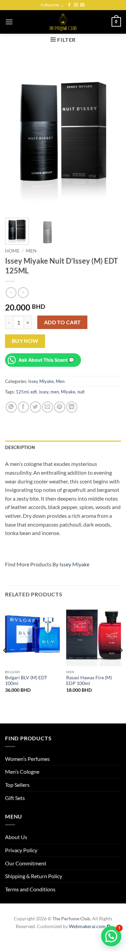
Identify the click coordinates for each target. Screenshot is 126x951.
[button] (9, 21)
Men (31, 251)
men (54, 391)
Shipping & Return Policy (33, 876)
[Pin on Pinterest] (59, 407)
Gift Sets (15, 798)
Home (12, 251)
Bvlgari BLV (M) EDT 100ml (26, 680)
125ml (22, 391)
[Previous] (16, 135)
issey (43, 391)
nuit (81, 391)
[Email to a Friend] (47, 407)
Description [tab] (20, 447)
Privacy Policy (21, 850)
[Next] (110, 135)
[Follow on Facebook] (69, 5)
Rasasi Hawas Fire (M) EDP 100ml (89, 680)
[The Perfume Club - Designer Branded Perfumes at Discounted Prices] (63, 22)
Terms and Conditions (30, 889)
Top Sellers (17, 784)
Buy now (25, 341)
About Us (16, 837)
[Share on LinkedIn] (71, 407)
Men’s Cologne (22, 771)
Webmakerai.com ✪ (90, 926)
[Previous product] (23, 292)
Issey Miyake (41, 381)
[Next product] (11, 292)
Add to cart (62, 322)
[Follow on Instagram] (76, 5)
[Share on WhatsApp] (11, 407)
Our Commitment (25, 863)
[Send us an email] (82, 5)
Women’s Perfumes (27, 758)
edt (34, 391)
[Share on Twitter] (35, 407)
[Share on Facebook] (23, 407)
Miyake (68, 391)
